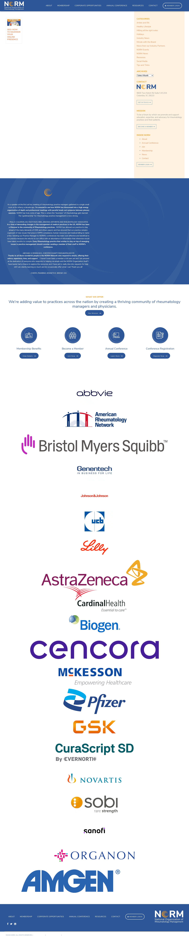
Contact (153, 5)
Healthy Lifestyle (144, 26)
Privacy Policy (39, 935)
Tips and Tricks (143, 65)
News (144, 154)
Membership (63, 5)
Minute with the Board (146, 42)
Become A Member (145, 127)
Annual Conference (116, 5)
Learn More (115, 356)
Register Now (158, 356)
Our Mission (93, 313)
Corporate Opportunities (88, 5)
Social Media (142, 61)
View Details (28, 356)
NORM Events (143, 49)
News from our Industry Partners (151, 46)
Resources (138, 5)
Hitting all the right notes (147, 30)
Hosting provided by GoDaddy (162, 937)
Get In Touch (143, 102)
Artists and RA (143, 22)
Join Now (71, 356)
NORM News (142, 53)
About (49, 5)
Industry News (143, 38)
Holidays (140, 34)
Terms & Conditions (53, 935)
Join (143, 147)
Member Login (173, 6)
